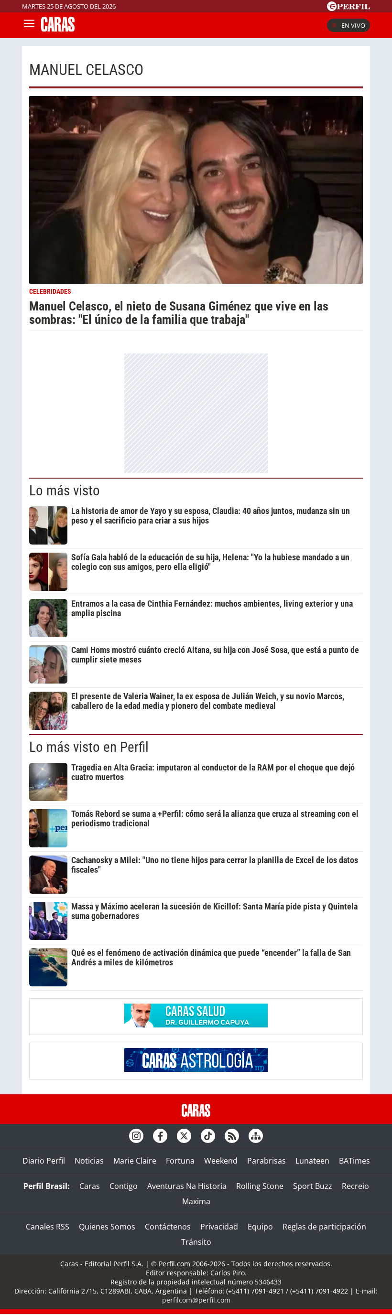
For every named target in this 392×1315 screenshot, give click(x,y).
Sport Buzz (312, 1186)
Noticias (89, 1160)
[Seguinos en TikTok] (208, 1136)
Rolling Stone (259, 1186)
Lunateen (312, 1160)
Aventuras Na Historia (187, 1186)
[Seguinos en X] (184, 1136)
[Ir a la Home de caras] (58, 28)
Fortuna (180, 1160)
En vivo (353, 25)
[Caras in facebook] (160, 1136)
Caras (89, 1186)
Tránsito (196, 1242)
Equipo (260, 1226)
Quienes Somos (107, 1226)
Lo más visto (64, 490)
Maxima (196, 1201)
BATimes (354, 1160)
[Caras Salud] (196, 1024)
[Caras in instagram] (136, 1136)
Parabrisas (266, 1160)
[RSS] (232, 1136)
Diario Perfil (43, 1160)
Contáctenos (168, 1226)
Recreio (355, 1186)
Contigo (123, 1186)
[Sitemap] (256, 1136)
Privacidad (219, 1226)
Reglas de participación (324, 1226)
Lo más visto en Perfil (89, 747)
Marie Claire (134, 1160)
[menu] (29, 25)
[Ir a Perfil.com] (348, 8)
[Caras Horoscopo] (196, 1069)
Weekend (221, 1160)
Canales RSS (47, 1226)
